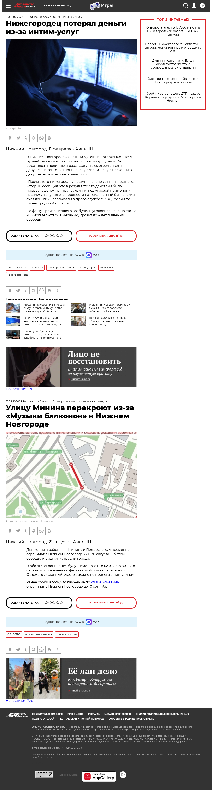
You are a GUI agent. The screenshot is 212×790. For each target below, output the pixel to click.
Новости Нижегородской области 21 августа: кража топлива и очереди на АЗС (173, 47)
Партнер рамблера (67, 774)
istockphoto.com (16, 128)
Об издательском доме (47, 714)
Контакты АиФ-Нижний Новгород (82, 718)
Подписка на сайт (43, 718)
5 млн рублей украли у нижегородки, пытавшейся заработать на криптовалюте (42, 334)
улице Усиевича (104, 582)
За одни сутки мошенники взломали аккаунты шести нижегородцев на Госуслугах (42, 321)
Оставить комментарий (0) (106, 236)
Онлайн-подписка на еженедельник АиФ (162, 714)
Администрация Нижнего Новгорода (30, 521)
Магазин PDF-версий (117, 714)
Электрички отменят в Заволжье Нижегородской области (173, 80)
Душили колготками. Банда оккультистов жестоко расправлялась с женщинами (173, 64)
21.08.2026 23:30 (16, 401)
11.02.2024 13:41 (15, 16)
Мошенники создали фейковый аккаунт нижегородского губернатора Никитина (109, 308)
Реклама (94, 714)
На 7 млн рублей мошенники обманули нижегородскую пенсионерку (107, 321)
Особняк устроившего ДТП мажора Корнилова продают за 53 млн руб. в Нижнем (173, 97)
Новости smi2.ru (19, 389)
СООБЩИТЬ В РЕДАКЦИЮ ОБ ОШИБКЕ (131, 718)
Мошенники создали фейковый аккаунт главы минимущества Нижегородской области (44, 308)
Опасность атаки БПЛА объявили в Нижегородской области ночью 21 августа (173, 31)
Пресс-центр (75, 714)
